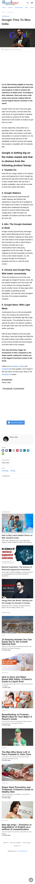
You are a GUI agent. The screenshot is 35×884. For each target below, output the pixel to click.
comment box (6, 374)
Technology (10, 12)
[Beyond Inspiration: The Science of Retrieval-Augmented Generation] (17, 555)
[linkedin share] (21, 450)
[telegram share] (28, 450)
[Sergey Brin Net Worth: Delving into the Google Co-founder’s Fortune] (17, 588)
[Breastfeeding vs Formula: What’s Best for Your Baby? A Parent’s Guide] (17, 699)
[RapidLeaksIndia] (10, 2)
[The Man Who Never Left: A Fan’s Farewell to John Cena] (17, 737)
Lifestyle (10, 7)
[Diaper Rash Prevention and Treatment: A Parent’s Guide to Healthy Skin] (17, 772)
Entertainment (19, 7)
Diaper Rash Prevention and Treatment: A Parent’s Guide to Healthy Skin (17, 789)
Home (4, 7)
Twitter (21, 366)
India (26, 7)
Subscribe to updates (17, 422)
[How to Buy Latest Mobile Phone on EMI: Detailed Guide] (17, 523)
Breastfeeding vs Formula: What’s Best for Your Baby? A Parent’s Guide (17, 716)
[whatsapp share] (24, 450)
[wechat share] (3, 454)
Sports (32, 7)
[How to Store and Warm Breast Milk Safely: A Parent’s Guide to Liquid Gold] (17, 662)
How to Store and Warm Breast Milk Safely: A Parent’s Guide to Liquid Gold (17, 679)
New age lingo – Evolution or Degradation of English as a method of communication (17, 827)
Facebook (14, 366)
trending (12, 470)
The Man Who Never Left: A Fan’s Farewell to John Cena (16, 753)
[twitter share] (10, 450)
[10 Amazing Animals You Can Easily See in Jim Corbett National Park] (17, 624)
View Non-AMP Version (22, 851)
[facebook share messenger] (6, 450)
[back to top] (31, 880)
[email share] (14, 450)
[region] (17, 68)
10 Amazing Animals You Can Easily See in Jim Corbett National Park (17, 641)
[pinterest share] (17, 450)
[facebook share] (3, 450)
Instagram (5, 369)
